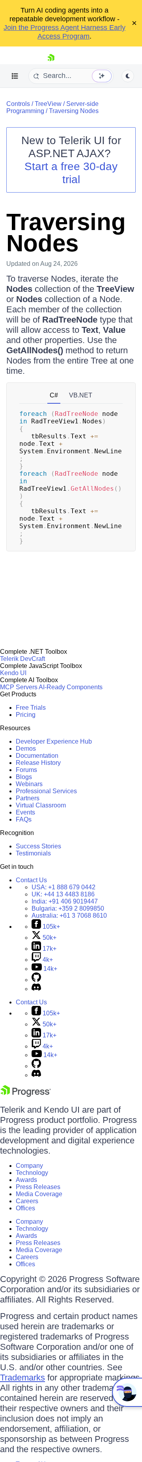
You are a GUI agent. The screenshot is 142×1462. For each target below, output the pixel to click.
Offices (25, 1208)
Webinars (29, 784)
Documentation (37, 755)
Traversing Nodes (74, 111)
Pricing (26, 714)
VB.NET (80, 395)
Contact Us (31, 880)
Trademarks (22, 1377)
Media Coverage (39, 1194)
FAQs (24, 819)
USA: (63, 887)
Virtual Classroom (41, 805)
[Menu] (15, 76)
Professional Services (46, 791)
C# (54, 395)
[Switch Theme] (127, 76)
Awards (26, 1179)
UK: (63, 894)
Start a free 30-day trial (71, 173)
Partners (27, 798)
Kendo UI (13, 673)
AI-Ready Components (71, 687)
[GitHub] (36, 979)
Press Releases (38, 1187)
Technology (32, 1172)
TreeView (48, 103)
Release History (38, 762)
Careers (27, 1201)
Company (29, 1165)
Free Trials (31, 707)
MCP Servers (18, 687)
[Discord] (36, 988)
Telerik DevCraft (22, 658)
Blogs (24, 777)
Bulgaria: (68, 908)
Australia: (69, 915)
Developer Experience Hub (54, 741)
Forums (26, 769)
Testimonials (33, 853)
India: (65, 901)
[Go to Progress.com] (25, 1094)
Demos (26, 748)
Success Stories (38, 846)
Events (25, 812)
